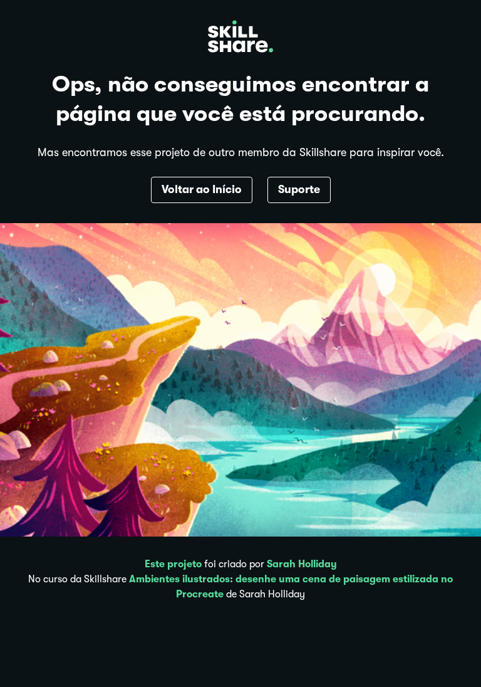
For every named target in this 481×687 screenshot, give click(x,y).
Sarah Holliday (302, 564)
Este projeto (173, 564)
